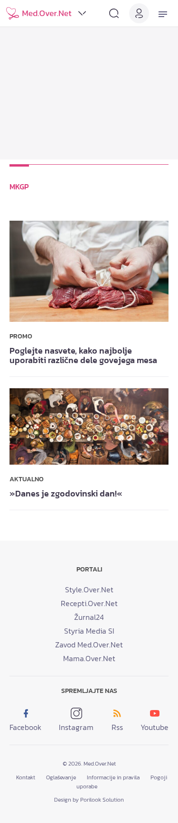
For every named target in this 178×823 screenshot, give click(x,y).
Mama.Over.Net (89, 658)
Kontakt (25, 777)
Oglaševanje (61, 777)
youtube (155, 727)
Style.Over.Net (89, 589)
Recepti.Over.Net (89, 603)
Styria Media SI (89, 630)
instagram (76, 727)
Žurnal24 (89, 617)
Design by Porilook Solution (89, 799)
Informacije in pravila (113, 777)
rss (117, 727)
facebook (25, 727)
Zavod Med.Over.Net (89, 644)
